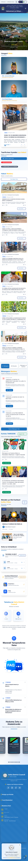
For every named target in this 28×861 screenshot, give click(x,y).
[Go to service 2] (9, 762)
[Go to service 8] (18, 762)
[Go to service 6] (14, 762)
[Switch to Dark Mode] (16, 2)
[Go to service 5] (13, 762)
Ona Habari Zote (14, 179)
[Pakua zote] (22, 562)
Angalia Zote (21, 434)
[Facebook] (8, 787)
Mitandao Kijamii (11, 1)
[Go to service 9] (20, 762)
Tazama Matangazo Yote (14, 429)
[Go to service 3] (10, 762)
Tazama (10, 390)
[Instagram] (12, 787)
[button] (14, 687)
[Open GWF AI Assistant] (24, 857)
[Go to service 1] (7, 762)
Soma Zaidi (4, 144)
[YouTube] (19, 787)
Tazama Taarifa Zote (9, 158)
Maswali (3, 1)
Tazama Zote (22, 555)
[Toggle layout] (20, 845)
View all (25, 502)
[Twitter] (15, 787)
